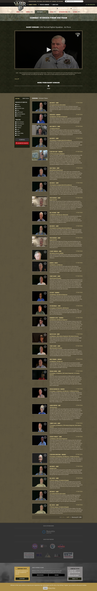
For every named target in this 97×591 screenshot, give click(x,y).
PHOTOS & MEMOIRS (44, 4)
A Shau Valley (20, 133)
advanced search (22, 143)
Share (16, 79)
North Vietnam (20, 122)
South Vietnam (20, 123)
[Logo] (77, 35)
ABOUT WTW (55, 4)
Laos (18, 129)
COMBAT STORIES (32, 4)
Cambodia (19, 125)
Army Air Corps (20, 108)
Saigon (18, 131)
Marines (19, 106)
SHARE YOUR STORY (62, 8)
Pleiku (18, 135)
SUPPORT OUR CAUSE (77, 8)
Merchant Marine (21, 114)
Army (18, 104)
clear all (22, 139)
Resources (40, 575)
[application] (48, 49)
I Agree (45, 588)
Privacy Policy (51, 588)
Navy (18, 110)
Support (22, 578)
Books (57, 575)
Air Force (19, 115)
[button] (48, 49)
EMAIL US (75, 578)
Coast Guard (20, 112)
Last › (68, 517)
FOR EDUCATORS (91, 4)
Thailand (19, 127)
